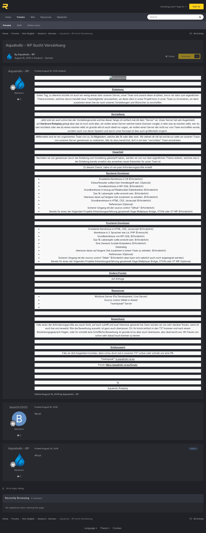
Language (90, 528)
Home (8, 17)
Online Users (33, 25)
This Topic (187, 17)
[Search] (200, 17)
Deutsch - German (43, 58)
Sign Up (196, 6)
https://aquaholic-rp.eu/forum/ (121, 364)
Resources (46, 17)
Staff (19, 25)
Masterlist (62, 17)
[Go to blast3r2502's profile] (19, 418)
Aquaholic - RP (26, 54)
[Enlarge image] (117, 77)
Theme (104, 528)
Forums (21, 17)
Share (170, 56)
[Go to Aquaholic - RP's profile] (9, 56)
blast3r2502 (19, 407)
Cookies (117, 528)
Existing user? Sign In (173, 6)
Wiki (33, 17)
